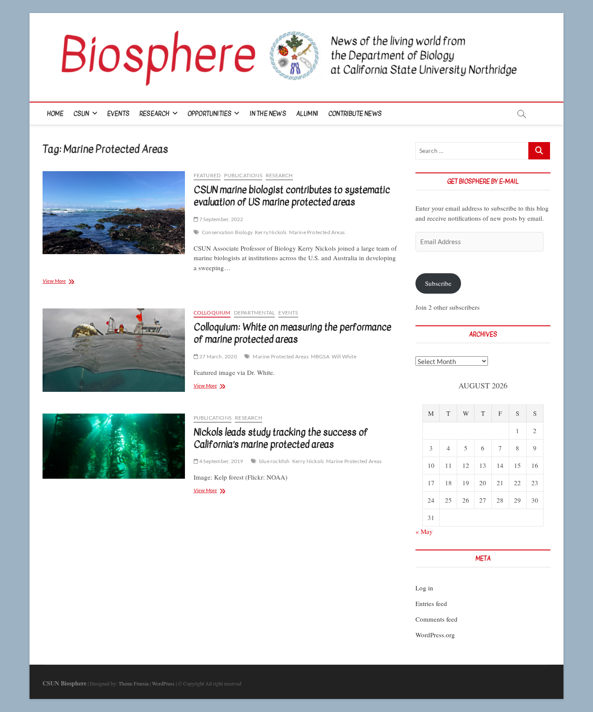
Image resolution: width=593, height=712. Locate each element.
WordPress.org (435, 634)
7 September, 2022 (221, 219)
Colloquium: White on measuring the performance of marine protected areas (292, 333)
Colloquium (212, 312)
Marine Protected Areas (317, 232)
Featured (207, 175)
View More (66, 281)
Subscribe (438, 283)
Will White (344, 356)
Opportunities (210, 113)
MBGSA (320, 356)
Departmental (254, 312)
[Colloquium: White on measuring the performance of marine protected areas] (114, 350)
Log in (424, 587)
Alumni (307, 113)
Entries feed (431, 603)
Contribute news (355, 113)
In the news (268, 113)
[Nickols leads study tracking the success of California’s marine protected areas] (114, 446)
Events (118, 113)
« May (424, 531)
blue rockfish (274, 461)
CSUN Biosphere (64, 683)
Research (154, 113)
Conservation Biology (227, 232)
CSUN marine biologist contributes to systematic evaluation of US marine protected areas (292, 196)
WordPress (163, 683)
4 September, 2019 (221, 461)
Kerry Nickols (271, 232)
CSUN (81, 113)
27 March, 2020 (217, 356)
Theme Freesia (133, 683)
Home (55, 113)
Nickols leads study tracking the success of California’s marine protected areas (281, 438)
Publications (243, 175)
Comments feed (436, 619)
